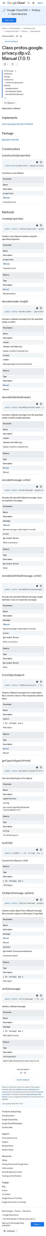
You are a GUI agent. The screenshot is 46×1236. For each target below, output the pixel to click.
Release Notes (7, 1146)
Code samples (7, 1168)
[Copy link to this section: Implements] (20, 118)
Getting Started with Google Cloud (15, 1164)
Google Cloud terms (11, 1215)
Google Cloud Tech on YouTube (14, 1202)
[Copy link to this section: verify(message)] (22, 989)
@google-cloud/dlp (10, 140)
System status (7, 1150)
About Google (7, 1211)
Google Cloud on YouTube (12, 1198)
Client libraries (19, 14)
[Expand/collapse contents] (15, 70)
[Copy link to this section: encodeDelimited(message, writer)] (4, 579)
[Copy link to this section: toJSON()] (14, 843)
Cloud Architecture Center (12, 1172)
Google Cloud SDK (17, 10)
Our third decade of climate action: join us (19, 1219)
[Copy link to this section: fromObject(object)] (26, 675)
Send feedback (11, 41)
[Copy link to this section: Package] (15, 133)
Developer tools (29, 28)
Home (4, 28)
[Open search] (28, 2)
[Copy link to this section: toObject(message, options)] (36, 893)
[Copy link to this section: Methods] (17, 212)
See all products (8, 1116)
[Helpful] (17, 36)
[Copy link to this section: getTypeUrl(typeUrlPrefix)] (33, 761)
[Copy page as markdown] (12, 64)
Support (5, 1142)
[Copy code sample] (41, 162)
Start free (9, 20)
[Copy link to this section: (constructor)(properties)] (32, 155)
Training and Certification (11, 1176)
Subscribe (38, 1224)
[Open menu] (3, 3)
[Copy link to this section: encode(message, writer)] (33, 480)
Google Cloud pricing (10, 1120)
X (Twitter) (6, 1194)
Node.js (36, 10)
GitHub (4, 1160)
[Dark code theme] (37, 162)
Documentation (14, 28)
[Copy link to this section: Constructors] (23, 149)
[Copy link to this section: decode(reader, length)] (30, 301)
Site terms (27, 1211)
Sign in (40, 3)
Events (4, 1190)
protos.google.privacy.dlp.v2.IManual (17, 124)
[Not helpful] (21, 36)
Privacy (17, 1211)
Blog (3, 1187)
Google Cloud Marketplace (12, 1123)
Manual (6, 289)
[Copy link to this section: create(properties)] (25, 218)
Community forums (9, 1138)
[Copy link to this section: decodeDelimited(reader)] (33, 397)
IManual (6, 198)
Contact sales (7, 1127)
